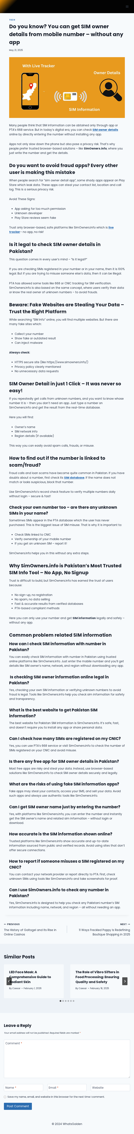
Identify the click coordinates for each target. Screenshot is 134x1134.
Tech (12, 20)
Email (53, 1088)
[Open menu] (127, 6)
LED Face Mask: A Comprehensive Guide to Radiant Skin (30, 977)
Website (98, 1088)
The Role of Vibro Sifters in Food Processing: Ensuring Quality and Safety (97, 977)
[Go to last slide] (9, 981)
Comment (13, 1043)
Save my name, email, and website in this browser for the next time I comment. (56, 1097)
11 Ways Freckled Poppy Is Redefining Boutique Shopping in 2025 (104, 929)
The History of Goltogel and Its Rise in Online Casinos (30, 929)
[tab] (60, 1001)
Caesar (16, 988)
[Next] (124, 981)
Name (10, 1088)
